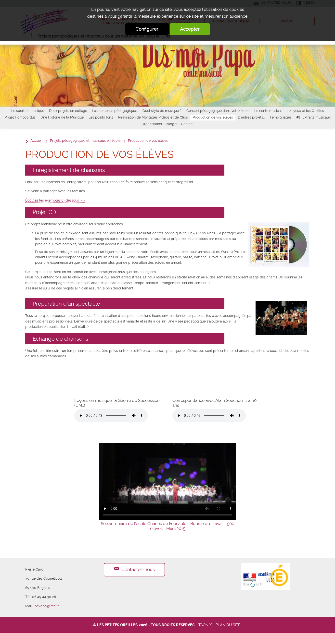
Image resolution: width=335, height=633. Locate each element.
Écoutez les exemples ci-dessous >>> (55, 200)
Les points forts (101, 117)
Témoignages (281, 117)
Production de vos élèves (213, 117)
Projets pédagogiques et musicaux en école (85, 141)
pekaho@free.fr (47, 606)
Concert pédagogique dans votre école (217, 111)
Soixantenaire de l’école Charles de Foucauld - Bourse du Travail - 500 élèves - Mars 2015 (167, 526)
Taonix (205, 625)
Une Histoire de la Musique (62, 117)
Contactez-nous (138, 569)
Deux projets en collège (68, 111)
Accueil (36, 141)
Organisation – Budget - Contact (168, 124)
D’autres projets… (251, 117)
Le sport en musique (27, 111)
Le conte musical (268, 111)
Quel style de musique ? (161, 111)
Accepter (190, 29)
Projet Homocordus (20, 117)
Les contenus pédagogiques (115, 111)
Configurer (147, 29)
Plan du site (228, 625)
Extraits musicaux (316, 117)
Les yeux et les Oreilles (305, 111)
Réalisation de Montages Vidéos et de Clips (153, 117)
